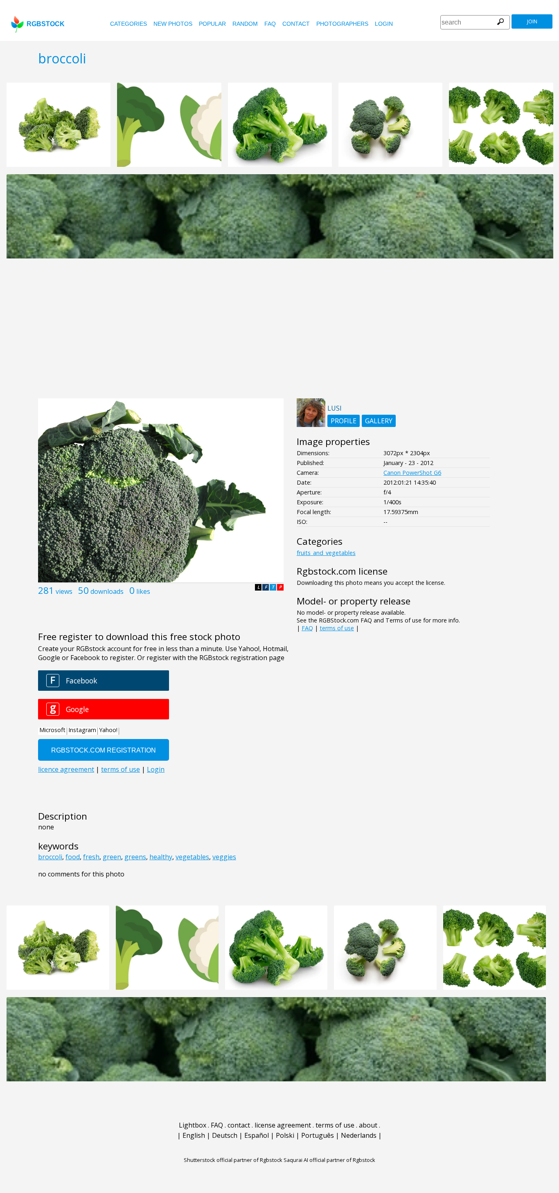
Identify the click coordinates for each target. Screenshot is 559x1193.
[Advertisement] (279, 333)
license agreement (283, 1125)
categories (128, 23)
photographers (342, 23)
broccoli (50, 856)
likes (143, 591)
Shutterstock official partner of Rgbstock (233, 1160)
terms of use (337, 628)
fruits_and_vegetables (326, 553)
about (368, 1125)
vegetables (192, 856)
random (245, 23)
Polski (285, 1135)
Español (256, 1135)
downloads (107, 591)
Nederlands (358, 1135)
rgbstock (46, 23)
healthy (160, 856)
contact (296, 23)
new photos (172, 23)
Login (384, 23)
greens (135, 856)
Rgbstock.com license (342, 571)
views (64, 591)
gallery (378, 420)
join (532, 21)
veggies (224, 856)
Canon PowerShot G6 (412, 472)
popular (212, 23)
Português (317, 1135)
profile (343, 420)
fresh (91, 856)
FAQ (270, 23)
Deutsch (224, 1135)
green (112, 856)
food (72, 856)
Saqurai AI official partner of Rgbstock (329, 1160)
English (194, 1135)
